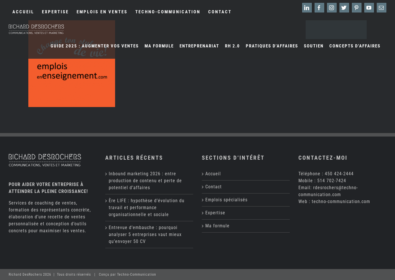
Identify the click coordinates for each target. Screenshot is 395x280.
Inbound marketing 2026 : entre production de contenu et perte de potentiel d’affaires (145, 180)
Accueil (213, 173)
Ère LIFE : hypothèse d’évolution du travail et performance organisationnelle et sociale (146, 207)
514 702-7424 (331, 180)
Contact (213, 186)
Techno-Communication (136, 274)
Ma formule (217, 226)
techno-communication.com (341, 201)
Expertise (215, 212)
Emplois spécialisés (226, 199)
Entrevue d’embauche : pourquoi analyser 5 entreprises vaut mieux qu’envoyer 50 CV (145, 234)
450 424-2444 (339, 173)
